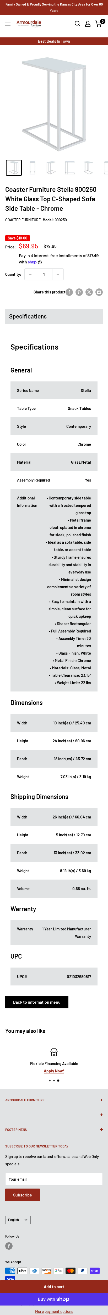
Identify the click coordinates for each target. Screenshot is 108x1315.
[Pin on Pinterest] (79, 292)
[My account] (87, 24)
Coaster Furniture (23, 220)
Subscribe (22, 1194)
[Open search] (77, 24)
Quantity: (13, 274)
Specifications (28, 316)
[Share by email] (99, 292)
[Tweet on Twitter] (89, 292)
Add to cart (54, 1286)
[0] (98, 24)
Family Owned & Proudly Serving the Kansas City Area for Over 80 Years (54, 7)
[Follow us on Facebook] (9, 1246)
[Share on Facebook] (69, 292)
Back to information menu (37, 1001)
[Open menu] (7, 24)
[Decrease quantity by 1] (30, 274)
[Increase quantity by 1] (57, 274)
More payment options (54, 1311)
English (13, 1220)
